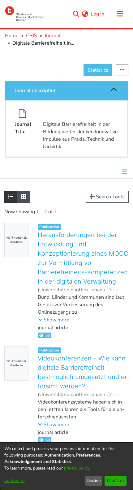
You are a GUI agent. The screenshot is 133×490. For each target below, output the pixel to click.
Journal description (36, 90)
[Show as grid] (23, 197)
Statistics (98, 70)
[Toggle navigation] (119, 14)
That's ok (115, 480)
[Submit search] (76, 14)
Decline (94, 480)
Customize (14, 480)
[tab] (66, 90)
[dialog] (66, 466)
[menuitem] (85, 14)
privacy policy (76, 468)
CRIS (31, 35)
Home (12, 35)
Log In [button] (98, 14)
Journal (52, 35)
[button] (114, 90)
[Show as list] (10, 197)
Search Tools (110, 196)
